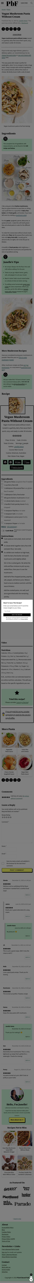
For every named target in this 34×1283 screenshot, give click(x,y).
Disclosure (24, 23)
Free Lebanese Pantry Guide (10, 1249)
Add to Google (18, 467)
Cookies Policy (6, 1232)
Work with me (6, 1267)
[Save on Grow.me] (15, 29)
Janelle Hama (19, 446)
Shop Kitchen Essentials (9, 1257)
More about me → (17, 1120)
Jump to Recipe (17, 34)
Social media (6, 1270)
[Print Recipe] (5, 462)
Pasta (8, 10)
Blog (3, 1230)
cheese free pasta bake (9, 55)
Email (4, 854)
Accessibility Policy (7, 1228)
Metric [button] (3, 526)
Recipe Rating (6, 815)
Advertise (5, 1272)
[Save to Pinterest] (11, 29)
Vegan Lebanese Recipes (9, 1255)
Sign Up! (4, 1252)
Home (4, 10)
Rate (18, 462)
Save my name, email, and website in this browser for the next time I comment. (18, 863)
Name (4, 846)
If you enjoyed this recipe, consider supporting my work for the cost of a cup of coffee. (18, 714)
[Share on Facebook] (3, 29)
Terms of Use (6, 1241)
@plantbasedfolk (19, 384)
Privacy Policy (6, 1237)
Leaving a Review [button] (22, 702)
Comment (5, 822)
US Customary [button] (12, 526)
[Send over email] (19, 29)
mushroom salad (21, 215)
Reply (28, 895)
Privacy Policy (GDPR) (8, 1239)
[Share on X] (7, 29)
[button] (13, 436)
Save (27, 462)
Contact (4, 1265)
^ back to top (17, 1219)
